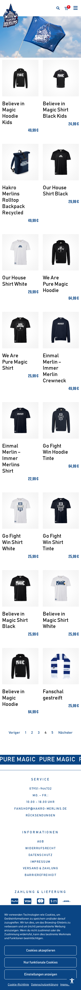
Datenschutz (41, 855)
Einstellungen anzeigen (40, 974)
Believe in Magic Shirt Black (15, 620)
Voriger (14, 732)
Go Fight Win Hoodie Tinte (55, 452)
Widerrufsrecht (40, 848)
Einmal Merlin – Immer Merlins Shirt (11, 458)
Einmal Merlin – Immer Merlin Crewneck (54, 368)
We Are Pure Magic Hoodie (55, 284)
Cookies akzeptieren (40, 950)
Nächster (65, 732)
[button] (58, 8)
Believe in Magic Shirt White (55, 620)
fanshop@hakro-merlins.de (40, 808)
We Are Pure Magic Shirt (14, 362)
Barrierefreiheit (40, 875)
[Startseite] (10, 15)
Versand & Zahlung (40, 868)
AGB (40, 841)
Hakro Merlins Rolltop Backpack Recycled (13, 200)
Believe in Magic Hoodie (13, 698)
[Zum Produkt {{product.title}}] (20, 78)
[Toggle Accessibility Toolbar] (72, 981)
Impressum (40, 861)
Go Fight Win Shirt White (12, 542)
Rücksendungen (41, 815)
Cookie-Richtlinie (18, 984)
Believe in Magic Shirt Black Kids (55, 110)
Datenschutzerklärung (44, 984)
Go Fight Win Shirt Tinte (53, 542)
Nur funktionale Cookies (41, 962)
